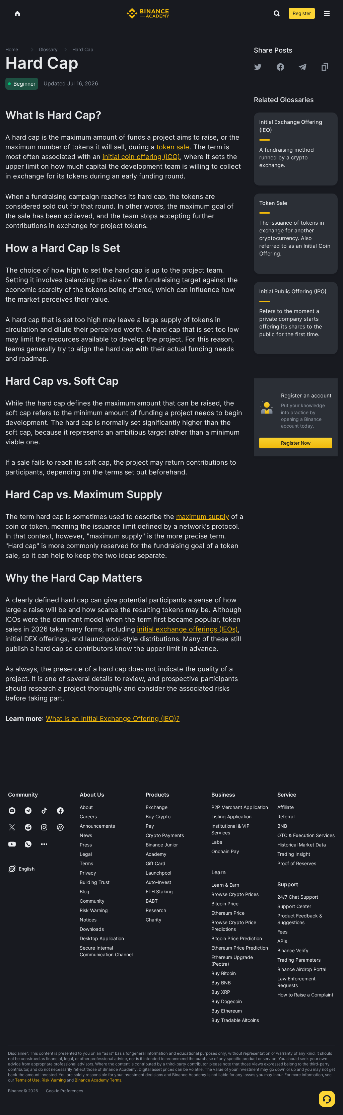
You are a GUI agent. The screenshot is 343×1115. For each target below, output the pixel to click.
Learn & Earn (225, 885)
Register (302, 13)
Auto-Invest (158, 882)
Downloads (92, 929)
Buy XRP (220, 992)
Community (92, 901)
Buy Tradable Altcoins (235, 1020)
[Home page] (148, 13)
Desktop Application (102, 938)
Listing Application (231, 816)
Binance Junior (162, 844)
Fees (282, 932)
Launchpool (158, 873)
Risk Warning (94, 910)
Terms (86, 863)
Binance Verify (292, 950)
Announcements (97, 826)
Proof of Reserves (296, 863)
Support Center (294, 906)
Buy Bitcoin (223, 973)
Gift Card (155, 863)
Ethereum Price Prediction (239, 948)
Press (86, 844)
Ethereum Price (228, 913)
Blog (84, 891)
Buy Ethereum (226, 1011)
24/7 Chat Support (297, 897)
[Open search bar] (275, 13)
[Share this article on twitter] (258, 67)
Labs (216, 842)
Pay (150, 826)
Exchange (156, 807)
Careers (88, 816)
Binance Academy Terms (98, 1080)
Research (156, 910)
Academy (156, 854)
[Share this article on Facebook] (280, 67)
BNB (282, 826)
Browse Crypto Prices (235, 894)
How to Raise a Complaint (305, 994)
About (86, 807)
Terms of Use (27, 1080)
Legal (86, 854)
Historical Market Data (301, 844)
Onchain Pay (225, 851)
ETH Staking (159, 891)
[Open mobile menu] (327, 13)
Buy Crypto (158, 816)
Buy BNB (221, 982)
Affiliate (285, 807)
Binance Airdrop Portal (301, 969)
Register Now (296, 443)
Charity (153, 919)
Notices (88, 919)
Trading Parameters (299, 960)
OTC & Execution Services (306, 835)
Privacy (88, 873)
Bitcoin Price (224, 903)
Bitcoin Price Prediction (236, 938)
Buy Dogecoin (226, 1001)
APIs (282, 941)
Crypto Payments (165, 835)
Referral (285, 816)
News (86, 835)
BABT (152, 901)
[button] (327, 13)
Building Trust (95, 882)
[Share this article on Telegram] (302, 67)
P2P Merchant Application (239, 807)
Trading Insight (293, 854)
